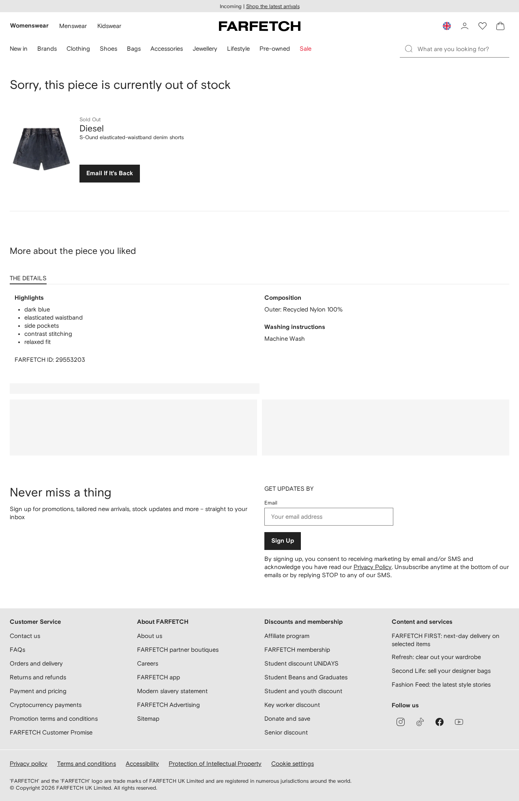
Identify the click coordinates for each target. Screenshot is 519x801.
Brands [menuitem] (47, 48)
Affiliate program (286, 636)
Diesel (91, 128)
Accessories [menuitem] (166, 48)
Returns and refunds (38, 677)
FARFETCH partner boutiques (178, 649)
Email (270, 502)
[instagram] (401, 722)
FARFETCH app (158, 677)
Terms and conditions (86, 763)
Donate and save (287, 718)
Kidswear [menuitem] (109, 26)
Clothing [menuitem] (78, 48)
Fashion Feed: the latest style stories (441, 684)
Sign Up (282, 541)
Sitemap (148, 718)
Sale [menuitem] (305, 48)
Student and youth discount (303, 691)
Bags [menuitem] (134, 48)
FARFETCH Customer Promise (51, 732)
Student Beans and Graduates (305, 677)
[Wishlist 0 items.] (482, 26)
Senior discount (286, 732)
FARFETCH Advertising (168, 705)
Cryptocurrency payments (45, 705)
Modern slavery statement (172, 691)
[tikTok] (420, 722)
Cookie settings (292, 763)
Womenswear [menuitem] (29, 26)
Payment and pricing (38, 691)
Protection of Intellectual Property (215, 763)
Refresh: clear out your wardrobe (436, 657)
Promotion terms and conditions (54, 718)
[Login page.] (465, 26)
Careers (147, 663)
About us (149, 636)
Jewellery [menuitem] (205, 48)
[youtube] (459, 722)
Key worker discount (292, 705)
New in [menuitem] (19, 48)
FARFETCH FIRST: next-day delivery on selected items (446, 640)
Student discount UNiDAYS (301, 663)
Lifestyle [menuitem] (238, 48)
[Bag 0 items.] (500, 26)
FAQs (17, 649)
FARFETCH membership (297, 649)
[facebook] (439, 722)
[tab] (30, 275)
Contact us (25, 636)
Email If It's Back (109, 173)
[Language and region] (447, 26)
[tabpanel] (259, 329)
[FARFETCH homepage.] (259, 26)
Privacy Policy (373, 567)
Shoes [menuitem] (108, 48)
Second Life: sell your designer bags (441, 671)
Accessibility (142, 763)
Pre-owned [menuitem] (275, 48)
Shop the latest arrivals (273, 6)
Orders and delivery (36, 663)
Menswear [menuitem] (73, 26)
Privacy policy (28, 763)
